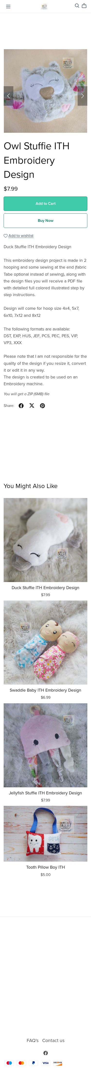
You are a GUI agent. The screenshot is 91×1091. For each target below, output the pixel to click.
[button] (8, 96)
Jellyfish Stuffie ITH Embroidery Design (45, 793)
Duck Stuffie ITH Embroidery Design (45, 587)
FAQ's (33, 1040)
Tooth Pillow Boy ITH (45, 867)
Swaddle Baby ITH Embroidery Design (45, 690)
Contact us (53, 1040)
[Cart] (86, 5)
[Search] (77, 5)
